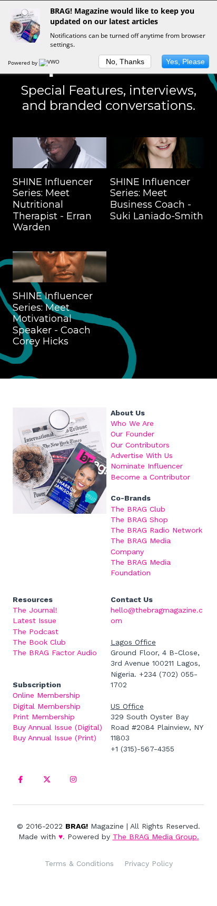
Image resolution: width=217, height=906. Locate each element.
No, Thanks (125, 61)
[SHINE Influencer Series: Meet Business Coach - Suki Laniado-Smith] (157, 152)
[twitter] (47, 779)
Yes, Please (185, 61)
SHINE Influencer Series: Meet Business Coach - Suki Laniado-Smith (156, 199)
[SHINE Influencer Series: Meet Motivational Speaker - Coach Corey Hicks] (59, 266)
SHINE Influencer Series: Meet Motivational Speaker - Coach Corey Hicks (53, 318)
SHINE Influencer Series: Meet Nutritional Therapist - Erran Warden (53, 204)
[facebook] (20, 779)
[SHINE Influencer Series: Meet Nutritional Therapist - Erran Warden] (59, 152)
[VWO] (50, 62)
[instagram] (73, 779)
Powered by (23, 62)
